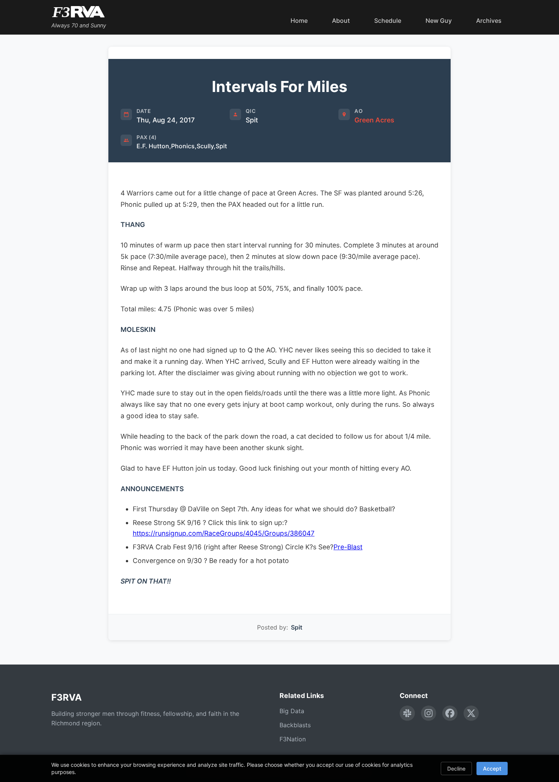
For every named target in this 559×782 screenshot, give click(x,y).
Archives (489, 20)
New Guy (439, 20)
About (341, 20)
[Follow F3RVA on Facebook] (449, 713)
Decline (456, 768)
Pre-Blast (347, 547)
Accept (492, 768)
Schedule (387, 20)
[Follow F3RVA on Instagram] (428, 713)
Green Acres (374, 120)
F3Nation (293, 739)
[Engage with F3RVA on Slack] (407, 713)
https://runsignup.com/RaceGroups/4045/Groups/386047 (223, 533)
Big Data (292, 711)
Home (299, 20)
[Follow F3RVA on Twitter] (471, 713)
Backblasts (295, 725)
